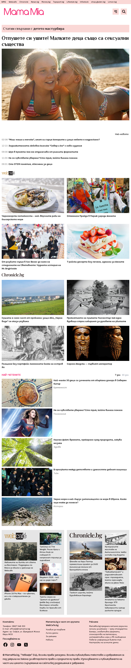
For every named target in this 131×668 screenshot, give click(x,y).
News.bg (35, 2)
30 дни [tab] (125, 374)
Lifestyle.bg (72, 2)
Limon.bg (112, 2)
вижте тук (115, 640)
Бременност (60, 387)
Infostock (84, 2)
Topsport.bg (58, 2)
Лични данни (52, 633)
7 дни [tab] (117, 374)
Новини (49, 640)
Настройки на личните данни (104, 642)
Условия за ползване (55, 629)
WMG (3, 2)
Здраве (57, 446)
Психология (60, 413)
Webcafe (13, 2)
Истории (58, 506)
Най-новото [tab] (122, 134)
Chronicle (23, 2)
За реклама (51, 636)
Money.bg (46, 2)
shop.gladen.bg (98, 2)
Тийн (56, 473)
